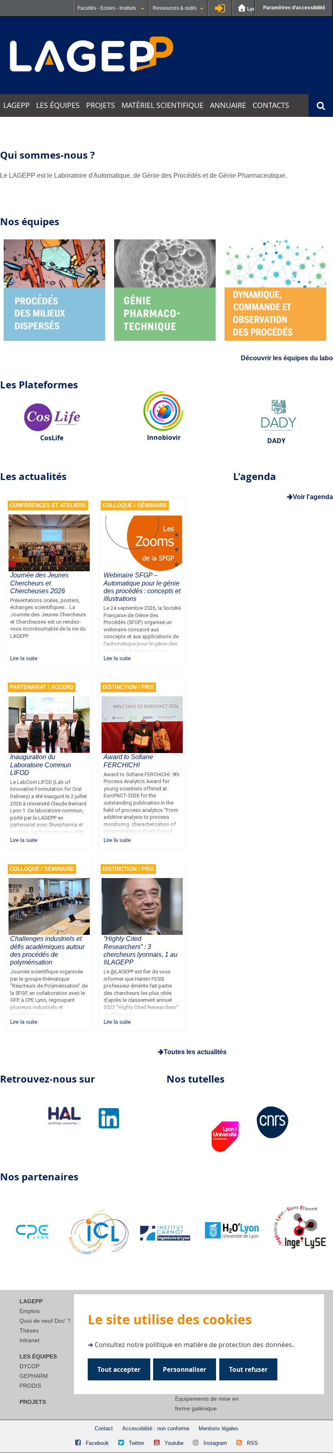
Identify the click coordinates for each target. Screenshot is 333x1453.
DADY (276, 440)
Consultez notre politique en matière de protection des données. (194, 1344)
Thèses (29, 1330)
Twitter (136, 1443)
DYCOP (29, 1366)
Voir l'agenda (313, 496)
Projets (100, 105)
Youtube (174, 1443)
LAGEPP (16, 105)
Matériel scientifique (162, 105)
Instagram (215, 1443)
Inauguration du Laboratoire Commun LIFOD (40, 764)
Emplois (29, 1311)
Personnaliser (184, 1369)
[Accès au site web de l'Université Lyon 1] (250, 8)
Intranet (29, 1340)
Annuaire (228, 105)
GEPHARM (33, 1376)
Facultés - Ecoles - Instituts (107, 8)
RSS (252, 1443)
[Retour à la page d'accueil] (91, 54)
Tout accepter (119, 1369)
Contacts (271, 105)
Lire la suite (23, 658)
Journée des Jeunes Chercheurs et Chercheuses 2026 (39, 583)
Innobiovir (164, 437)
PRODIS (30, 1385)
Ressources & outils (175, 8)
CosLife (51, 437)
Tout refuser (248, 1369)
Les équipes (58, 105)
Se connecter (220, 8)
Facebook (97, 1443)
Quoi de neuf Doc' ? (45, 1320)
